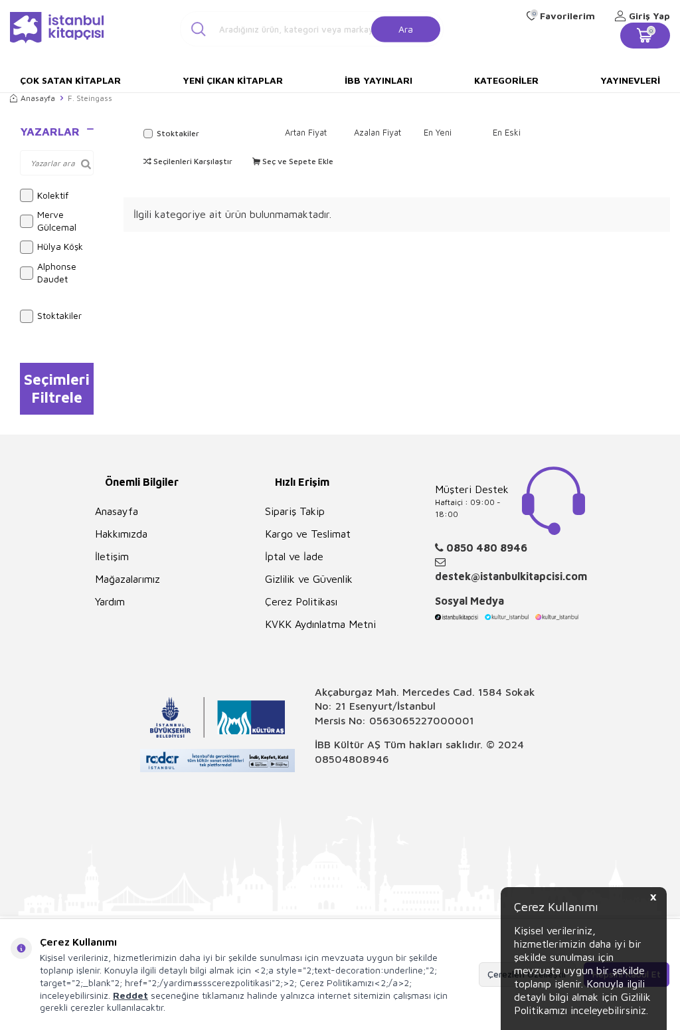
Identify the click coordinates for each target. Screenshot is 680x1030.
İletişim (112, 556)
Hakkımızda (121, 534)
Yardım (110, 601)
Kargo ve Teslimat (308, 534)
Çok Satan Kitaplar (70, 80)
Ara (405, 28)
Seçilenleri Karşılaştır (191, 161)
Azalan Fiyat (377, 132)
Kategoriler (506, 80)
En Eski (507, 132)
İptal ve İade (294, 556)
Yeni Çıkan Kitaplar (233, 80)
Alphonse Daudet (56, 272)
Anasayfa (38, 98)
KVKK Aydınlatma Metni (320, 624)
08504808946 (352, 759)
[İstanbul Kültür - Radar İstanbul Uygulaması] (218, 762)
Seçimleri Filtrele (57, 388)
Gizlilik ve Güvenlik (309, 579)
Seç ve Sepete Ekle (296, 161)
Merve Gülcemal (56, 221)
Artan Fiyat (306, 132)
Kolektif (52, 195)
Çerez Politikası (301, 601)
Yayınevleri (630, 80)
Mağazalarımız (127, 579)
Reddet (130, 995)
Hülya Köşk (60, 246)
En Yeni (438, 132)
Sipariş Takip (295, 511)
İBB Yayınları (378, 80)
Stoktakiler (59, 315)
